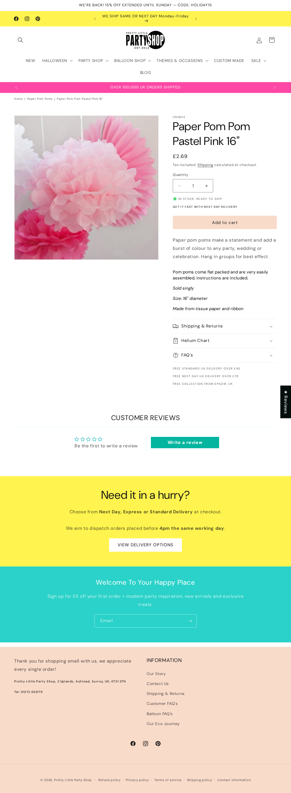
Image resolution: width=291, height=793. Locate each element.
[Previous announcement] (95, 18)
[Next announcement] (196, 18)
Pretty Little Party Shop (73, 780)
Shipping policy (199, 780)
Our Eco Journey (163, 723)
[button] (20, 40)
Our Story (156, 673)
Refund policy (109, 780)
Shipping (205, 165)
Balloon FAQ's (160, 713)
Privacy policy (137, 780)
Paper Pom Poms (40, 99)
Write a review (185, 442)
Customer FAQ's (162, 703)
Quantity (180, 174)
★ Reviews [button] (286, 402)
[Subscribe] (190, 621)
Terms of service (168, 780)
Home (18, 99)
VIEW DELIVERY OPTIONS (145, 545)
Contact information (234, 780)
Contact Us (158, 683)
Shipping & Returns (166, 693)
